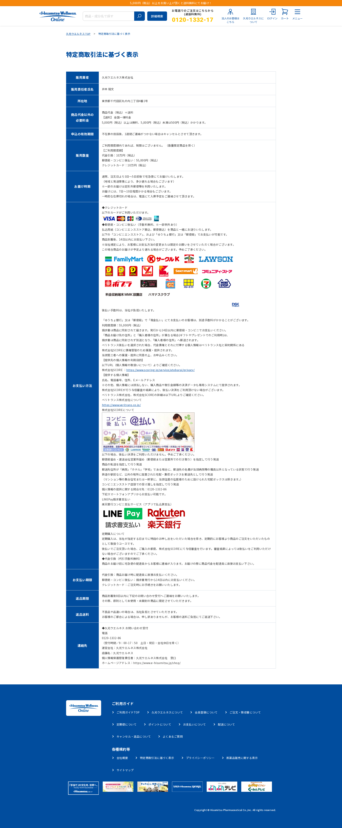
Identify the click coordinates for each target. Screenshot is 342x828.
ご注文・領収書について (245, 712)
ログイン (272, 18)
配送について (226, 724)
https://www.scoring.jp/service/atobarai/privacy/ (160, 370)
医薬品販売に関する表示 (242, 758)
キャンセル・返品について (134, 736)
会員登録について (206, 712)
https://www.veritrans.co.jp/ (121, 405)
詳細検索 (157, 16)
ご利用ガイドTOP (128, 712)
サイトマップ (125, 770)
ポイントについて (159, 724)
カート (285, 18)
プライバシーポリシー (200, 758)
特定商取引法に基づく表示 (157, 758)
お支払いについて (194, 724)
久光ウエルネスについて (253, 20)
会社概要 (122, 758)
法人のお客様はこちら (230, 20)
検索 (139, 16)
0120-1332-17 (192, 19)
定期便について (127, 724)
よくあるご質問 (173, 736)
